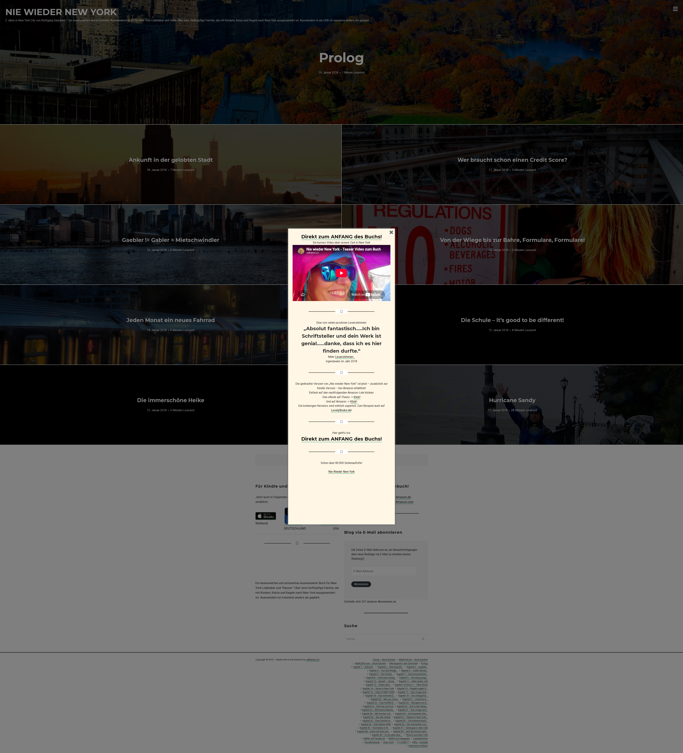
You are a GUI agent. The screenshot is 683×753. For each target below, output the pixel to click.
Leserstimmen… (345, 357)
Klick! (357, 397)
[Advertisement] (341, 496)
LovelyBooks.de (341, 410)
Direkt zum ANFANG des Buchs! (341, 237)
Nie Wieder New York (341, 471)
